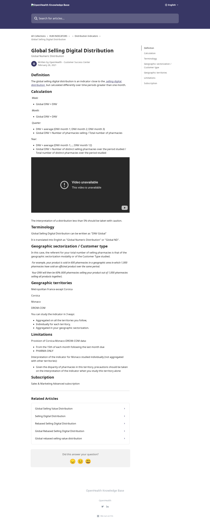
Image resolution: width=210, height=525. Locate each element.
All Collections (38, 35)
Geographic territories (155, 72)
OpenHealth (105, 500)
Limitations (149, 77)
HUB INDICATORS (58, 35)
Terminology (150, 58)
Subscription (150, 83)
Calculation (150, 53)
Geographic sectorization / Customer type (157, 65)
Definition (149, 48)
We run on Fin (106, 516)
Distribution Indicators (86, 35)
